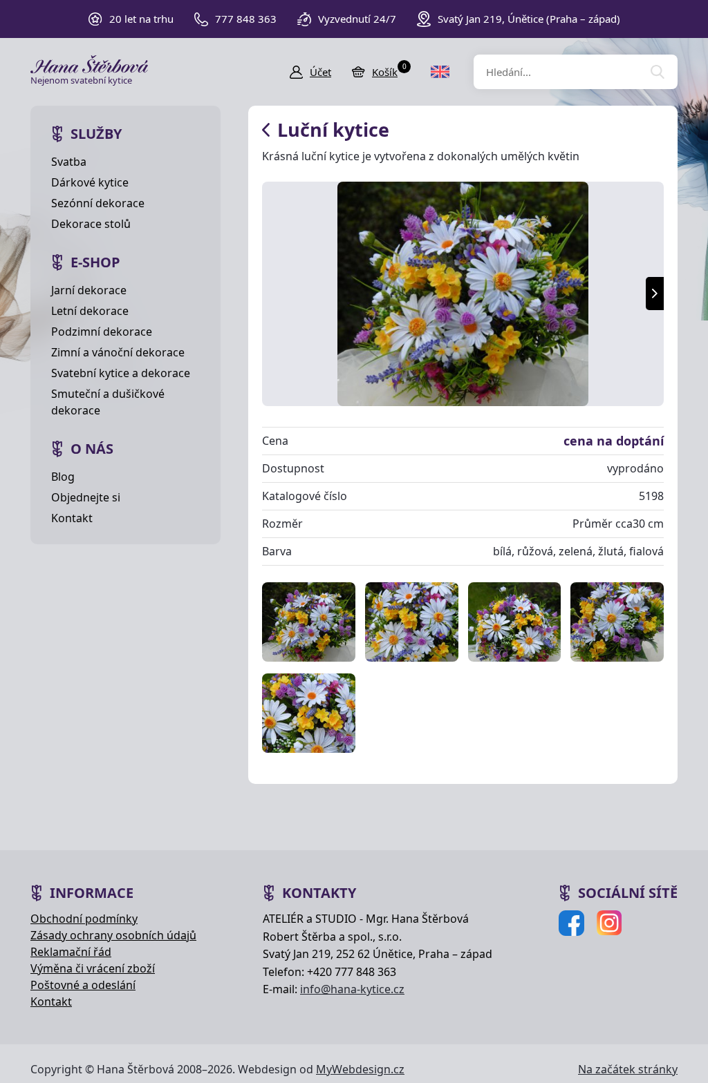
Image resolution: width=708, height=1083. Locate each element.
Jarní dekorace (89, 290)
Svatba (68, 161)
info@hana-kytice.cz (352, 989)
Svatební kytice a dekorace (120, 373)
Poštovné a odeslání (83, 985)
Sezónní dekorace (98, 203)
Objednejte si (85, 497)
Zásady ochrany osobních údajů (113, 935)
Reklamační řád (70, 951)
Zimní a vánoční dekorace (118, 352)
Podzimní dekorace (101, 331)
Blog (63, 476)
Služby (96, 133)
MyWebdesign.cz (360, 1069)
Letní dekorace (90, 310)
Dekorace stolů (91, 223)
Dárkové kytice (90, 182)
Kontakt (72, 518)
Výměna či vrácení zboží (92, 968)
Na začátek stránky (628, 1069)
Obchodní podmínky (84, 918)
